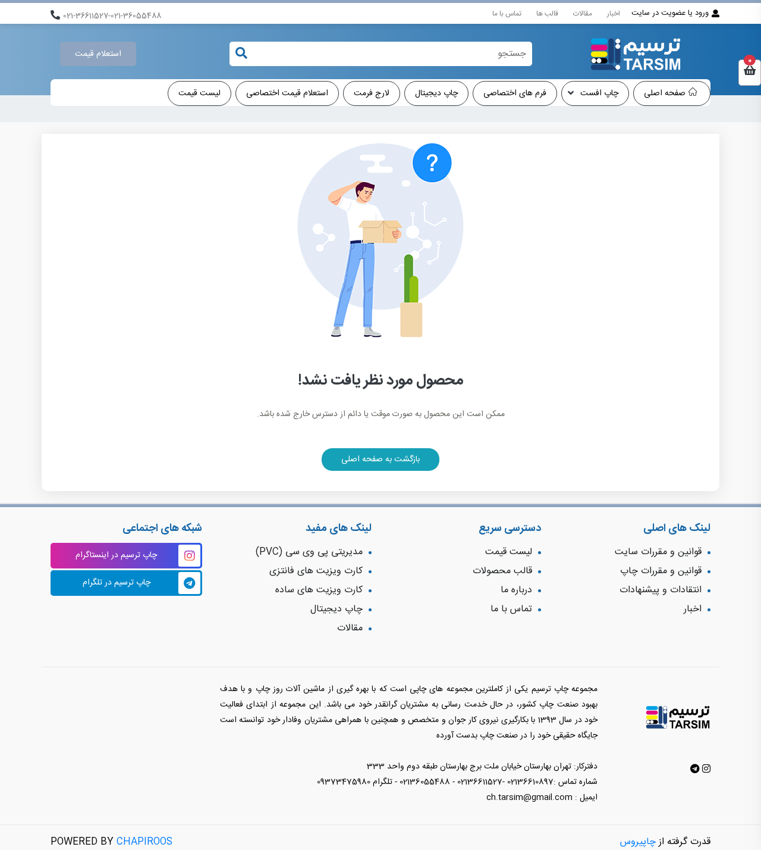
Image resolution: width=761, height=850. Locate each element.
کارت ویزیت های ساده (319, 590)
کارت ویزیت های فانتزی (316, 571)
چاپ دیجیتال (436, 93)
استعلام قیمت (98, 54)
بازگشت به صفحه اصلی (380, 459)
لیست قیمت (199, 93)
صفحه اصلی (664, 93)
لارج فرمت (371, 93)
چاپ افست (598, 93)
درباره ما (516, 590)
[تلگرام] (695, 770)
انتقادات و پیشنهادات (661, 590)
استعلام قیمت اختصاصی (287, 93)
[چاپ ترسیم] (635, 54)
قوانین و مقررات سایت (658, 552)
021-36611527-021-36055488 (112, 16)
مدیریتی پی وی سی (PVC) (309, 552)
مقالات (582, 14)
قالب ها (547, 14)
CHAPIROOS (144, 842)
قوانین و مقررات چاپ (661, 571)
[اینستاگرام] (705, 770)
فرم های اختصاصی (514, 93)
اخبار (613, 14)
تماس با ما (506, 14)
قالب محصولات (502, 571)
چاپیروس (638, 842)
